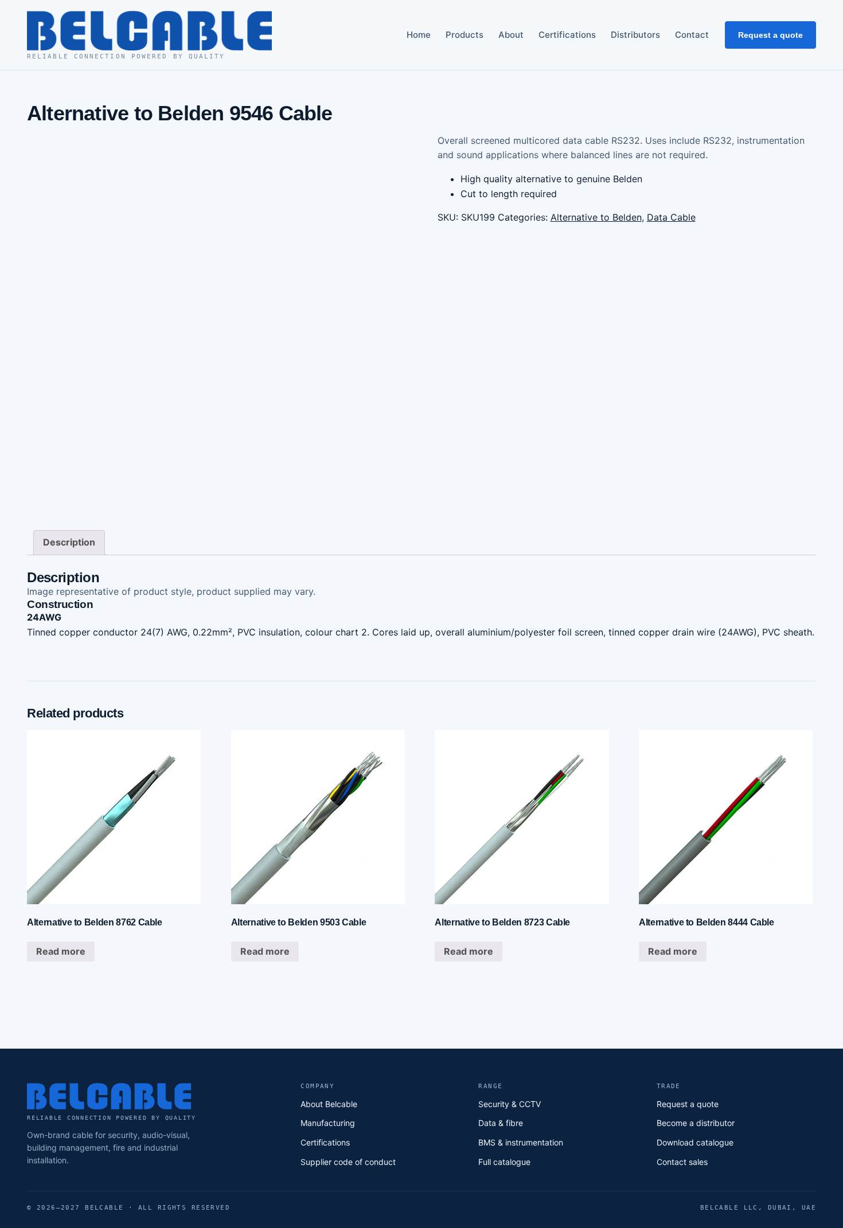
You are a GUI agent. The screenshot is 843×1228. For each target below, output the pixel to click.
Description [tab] (69, 542)
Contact (692, 34)
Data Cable (671, 217)
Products (464, 34)
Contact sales (682, 1162)
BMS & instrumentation (520, 1142)
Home (419, 34)
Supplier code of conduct (348, 1162)
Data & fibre (500, 1123)
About (511, 34)
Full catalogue (504, 1162)
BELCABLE (149, 30)
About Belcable (328, 1104)
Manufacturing (327, 1123)
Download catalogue (695, 1142)
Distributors (635, 34)
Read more (60, 951)
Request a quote (770, 35)
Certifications (567, 34)
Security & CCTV (509, 1104)
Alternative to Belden (596, 217)
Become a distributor (696, 1123)
